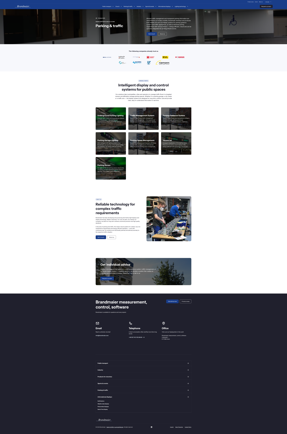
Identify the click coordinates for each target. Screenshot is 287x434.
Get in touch (151, 34)
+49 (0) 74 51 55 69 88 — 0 (136, 337)
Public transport (103, 363)
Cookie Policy (188, 427)
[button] (268, 1)
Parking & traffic (103, 390)
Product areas (185, 301)
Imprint (172, 427)
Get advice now (172, 301)
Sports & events (103, 383)
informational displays (105, 397)
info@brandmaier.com (102, 335)
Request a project (266, 6)
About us (162, 34)
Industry (100, 370)
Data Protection (179, 427)
